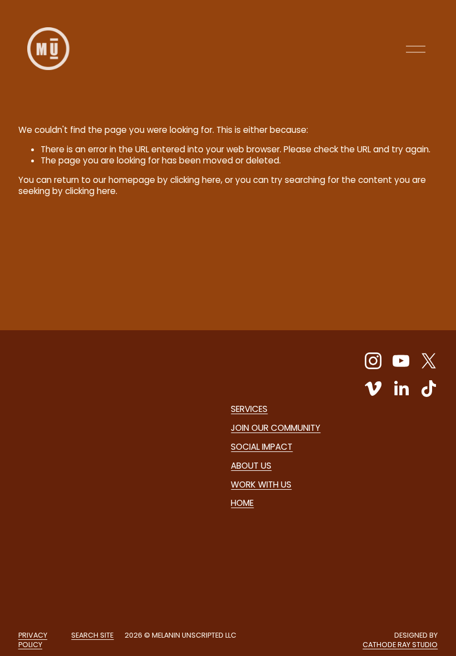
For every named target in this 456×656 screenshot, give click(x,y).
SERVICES (249, 409)
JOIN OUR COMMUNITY (275, 428)
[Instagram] (373, 361)
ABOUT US (251, 465)
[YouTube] (401, 361)
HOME (242, 503)
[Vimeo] (373, 388)
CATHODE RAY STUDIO (400, 644)
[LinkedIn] (401, 388)
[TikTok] (429, 388)
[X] (429, 361)
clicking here (195, 180)
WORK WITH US (261, 484)
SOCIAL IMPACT (262, 447)
